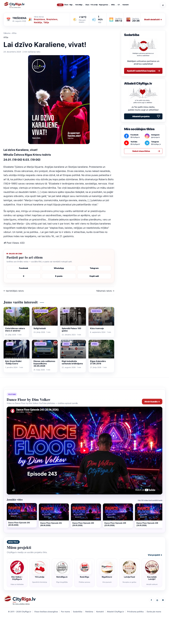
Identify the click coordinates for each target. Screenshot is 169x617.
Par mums (65, 611)
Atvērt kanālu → (152, 401)
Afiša (113, 5)
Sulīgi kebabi (40, 328)
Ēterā (66, 5)
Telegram (94, 268)
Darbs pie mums (154, 611)
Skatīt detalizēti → (153, 19)
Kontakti (126, 5)
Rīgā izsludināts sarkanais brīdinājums (72, 362)
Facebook (23, 268)
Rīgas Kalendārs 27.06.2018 (98, 362)
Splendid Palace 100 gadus (71, 329)
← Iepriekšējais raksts (13, 291)
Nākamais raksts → (105, 291)
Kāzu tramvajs (97, 328)
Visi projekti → (155, 555)
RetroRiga (78, 5)
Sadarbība (77, 611)
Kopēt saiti (94, 276)
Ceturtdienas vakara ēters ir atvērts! (15, 329)
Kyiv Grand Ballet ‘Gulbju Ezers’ (13, 362)
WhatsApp (59, 268)
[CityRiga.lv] (19, 600)
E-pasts (58, 276)
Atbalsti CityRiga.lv (115, 611)
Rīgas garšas (103, 5)
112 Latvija (94, 5)
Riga (71, 5)
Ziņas (87, 5)
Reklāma (89, 611)
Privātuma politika (135, 611)
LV (119, 5)
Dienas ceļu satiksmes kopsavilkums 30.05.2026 (44, 363)
